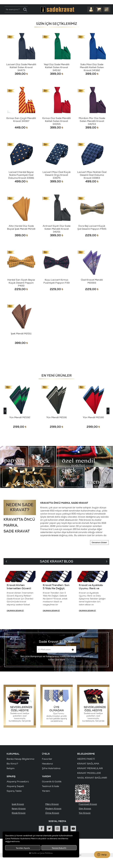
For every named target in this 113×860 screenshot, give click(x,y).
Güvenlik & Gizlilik (52, 781)
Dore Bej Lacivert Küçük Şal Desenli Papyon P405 (91, 227)
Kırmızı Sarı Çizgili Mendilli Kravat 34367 (21, 120)
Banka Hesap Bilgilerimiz (20, 759)
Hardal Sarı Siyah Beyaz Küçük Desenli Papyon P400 (21, 282)
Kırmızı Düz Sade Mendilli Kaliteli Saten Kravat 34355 (56, 121)
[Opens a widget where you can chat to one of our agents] (102, 855)
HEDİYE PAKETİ (86, 759)
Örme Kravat (52, 813)
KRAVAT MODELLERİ (89, 773)
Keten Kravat (19, 808)
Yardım (46, 791)
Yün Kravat (84, 813)
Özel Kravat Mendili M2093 (92, 281)
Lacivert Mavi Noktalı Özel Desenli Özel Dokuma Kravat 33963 (92, 175)
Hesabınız (47, 763)
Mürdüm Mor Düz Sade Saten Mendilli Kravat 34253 (92, 121)
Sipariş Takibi (14, 791)
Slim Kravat (85, 808)
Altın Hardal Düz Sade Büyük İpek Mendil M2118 (21, 227)
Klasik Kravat (18, 813)
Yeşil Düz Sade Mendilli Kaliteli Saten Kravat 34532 (56, 67)
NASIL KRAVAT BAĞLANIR (92, 777)
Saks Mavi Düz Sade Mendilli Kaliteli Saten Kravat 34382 (92, 67)
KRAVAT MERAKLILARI (90, 768)
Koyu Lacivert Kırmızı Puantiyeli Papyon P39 (56, 281)
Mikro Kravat (52, 804)
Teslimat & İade (50, 786)
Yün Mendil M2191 (56, 417)
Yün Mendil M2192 (19, 417)
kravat (54, 535)
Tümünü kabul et (59, 848)
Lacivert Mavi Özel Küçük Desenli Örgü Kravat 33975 (57, 175)
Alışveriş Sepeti (15, 786)
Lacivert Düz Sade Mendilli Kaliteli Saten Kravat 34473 (21, 67)
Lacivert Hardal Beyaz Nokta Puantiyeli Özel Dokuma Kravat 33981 (21, 175)
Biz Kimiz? (12, 763)
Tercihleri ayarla (23, 848)
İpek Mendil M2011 (21, 333)
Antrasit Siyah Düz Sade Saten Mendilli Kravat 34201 (56, 229)
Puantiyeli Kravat (88, 804)
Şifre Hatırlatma (51, 768)
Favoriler (47, 759)
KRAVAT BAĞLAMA (88, 763)
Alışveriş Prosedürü (18, 781)
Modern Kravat (53, 808)
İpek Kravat (18, 804)
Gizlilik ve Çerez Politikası (42, 853)
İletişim (11, 768)
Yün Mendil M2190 (93, 417)
